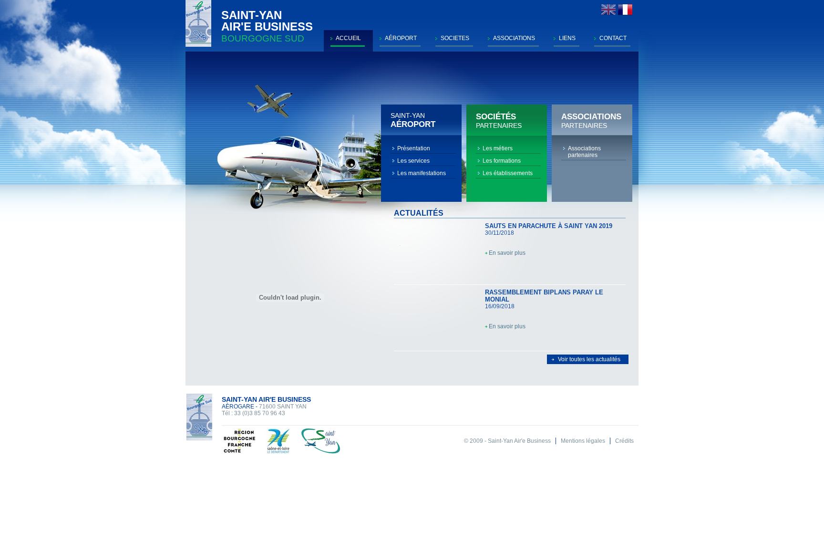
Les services (413, 160)
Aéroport (401, 38)
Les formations (502, 160)
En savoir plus (507, 253)
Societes (455, 38)
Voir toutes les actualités (589, 359)
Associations (514, 38)
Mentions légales (583, 441)
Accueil (348, 38)
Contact (613, 38)
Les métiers (498, 148)
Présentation (413, 148)
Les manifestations (421, 173)
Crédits (624, 441)
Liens (567, 38)
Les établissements (508, 173)
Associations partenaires (584, 151)
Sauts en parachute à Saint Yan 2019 (548, 226)
